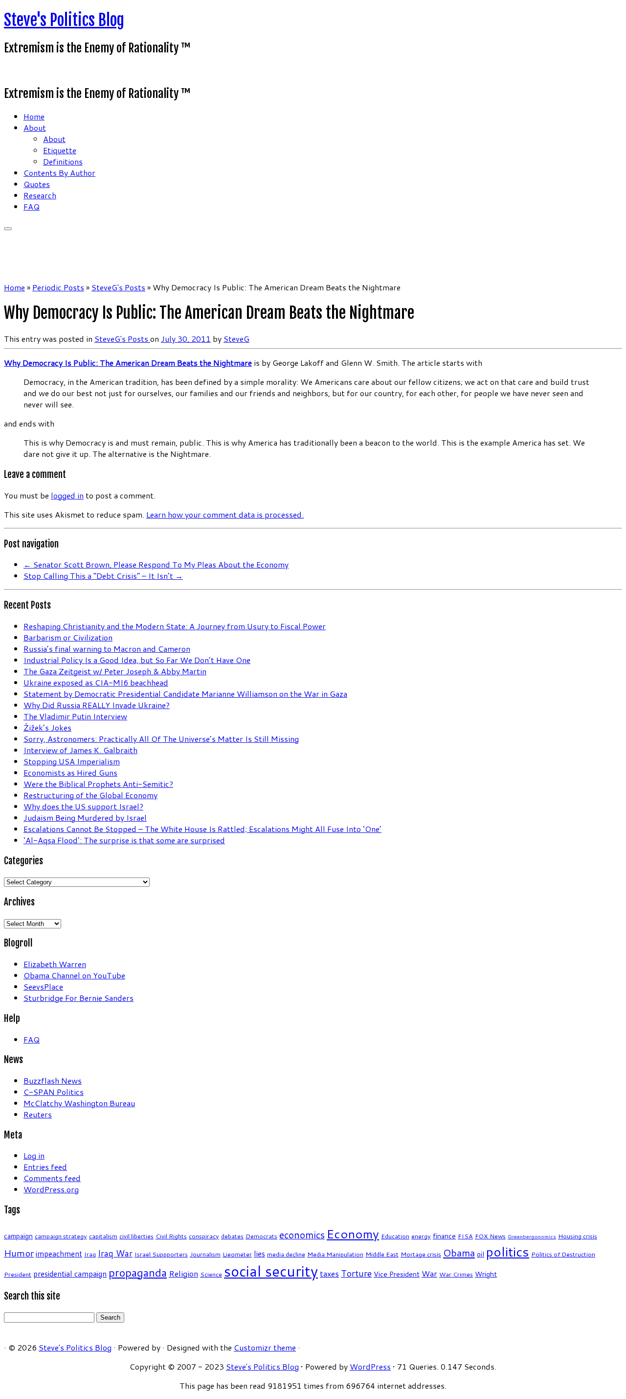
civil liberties (136, 1236)
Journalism (205, 1254)
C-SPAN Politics (53, 1091)
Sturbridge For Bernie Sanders (78, 997)
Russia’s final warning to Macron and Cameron (106, 648)
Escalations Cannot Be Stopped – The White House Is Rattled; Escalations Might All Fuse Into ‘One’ (202, 828)
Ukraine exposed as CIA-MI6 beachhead (95, 682)
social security (271, 1271)
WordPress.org (51, 1189)
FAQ (31, 206)
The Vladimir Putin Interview (75, 716)
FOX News (490, 1236)
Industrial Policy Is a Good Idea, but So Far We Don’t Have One (136, 659)
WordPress (370, 1366)
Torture (356, 1273)
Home (34, 116)
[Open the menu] (8, 228)
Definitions (63, 161)
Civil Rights (171, 1236)
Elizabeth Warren (54, 964)
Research (39, 195)
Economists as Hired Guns (70, 772)
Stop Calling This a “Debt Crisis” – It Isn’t (103, 575)
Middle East (382, 1254)
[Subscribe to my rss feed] (7, 70)
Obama (459, 1252)
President (17, 1274)
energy (421, 1236)
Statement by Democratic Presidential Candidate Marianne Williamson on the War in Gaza (185, 693)
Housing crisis (577, 1236)
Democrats (261, 1236)
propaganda (138, 1272)
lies (259, 1253)
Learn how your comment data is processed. (225, 514)
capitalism (103, 1236)
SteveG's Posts (118, 287)
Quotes (36, 184)
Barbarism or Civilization (67, 637)
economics (302, 1234)
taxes (329, 1273)
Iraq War (115, 1253)
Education (395, 1236)
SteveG (236, 338)
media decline (286, 1254)
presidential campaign (70, 1273)
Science (211, 1274)
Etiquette (59, 150)
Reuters (37, 1114)
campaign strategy (61, 1236)
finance (444, 1236)
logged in (67, 495)
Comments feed (52, 1178)
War (429, 1273)
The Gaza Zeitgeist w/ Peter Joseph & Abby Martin (114, 671)
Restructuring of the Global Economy (90, 795)
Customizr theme (265, 1347)
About (34, 127)
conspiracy (204, 1236)
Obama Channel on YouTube (74, 975)
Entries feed (45, 1166)
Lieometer (237, 1254)
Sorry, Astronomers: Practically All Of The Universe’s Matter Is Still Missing (161, 738)
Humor (19, 1252)
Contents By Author (59, 172)
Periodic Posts (58, 287)
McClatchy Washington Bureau (79, 1103)
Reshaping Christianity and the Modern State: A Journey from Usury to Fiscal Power (174, 626)
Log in (34, 1155)
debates (232, 1236)
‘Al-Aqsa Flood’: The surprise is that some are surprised (124, 840)
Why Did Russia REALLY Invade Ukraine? (96, 705)
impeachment (59, 1253)
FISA (465, 1236)
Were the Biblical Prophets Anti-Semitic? (98, 783)
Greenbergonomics (532, 1236)
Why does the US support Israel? (83, 806)
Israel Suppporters (161, 1254)
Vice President (397, 1274)
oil (480, 1254)
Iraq (90, 1254)
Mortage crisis (421, 1254)
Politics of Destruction (563, 1254)
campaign (18, 1236)
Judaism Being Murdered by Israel (85, 817)
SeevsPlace (43, 986)
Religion (183, 1273)
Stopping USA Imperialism (71, 761)
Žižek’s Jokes (47, 727)
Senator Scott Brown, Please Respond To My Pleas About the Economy (156, 564)
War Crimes (456, 1274)
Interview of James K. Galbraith (80, 750)
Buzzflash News (52, 1080)
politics (507, 1251)
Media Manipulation (335, 1254)
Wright (486, 1274)
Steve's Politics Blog (64, 20)
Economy (353, 1233)
